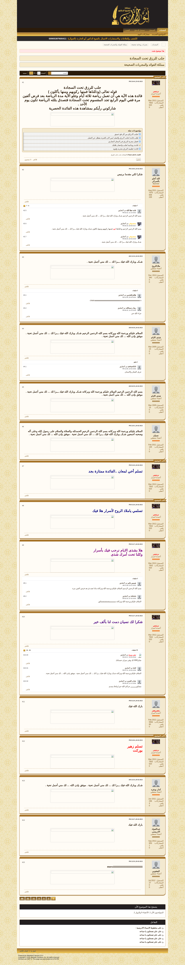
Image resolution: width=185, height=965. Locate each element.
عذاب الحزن (131, 681)
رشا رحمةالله (131, 308)
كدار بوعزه (156, 789)
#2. (24, 210)
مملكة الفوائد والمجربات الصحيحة (115, 45)
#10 (23, 617)
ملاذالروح (156, 266)
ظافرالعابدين (131, 295)
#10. (25, 655)
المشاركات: (158, 103)
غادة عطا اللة (131, 210)
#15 (23, 862)
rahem (133, 596)
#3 (23, 257)
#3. (24, 295)
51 (28, 899)
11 (34, 899)
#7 (23, 466)
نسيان (156, 435)
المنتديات (162, 30)
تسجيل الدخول (139, 30)
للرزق (112, 155)
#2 (23, 170)
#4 (23, 329)
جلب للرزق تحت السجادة (147, 58)
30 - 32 (28, 650)
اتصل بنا (33, 951)
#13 (23, 781)
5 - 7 (27, 205)
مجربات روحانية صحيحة (139, 45)
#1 (23, 82)
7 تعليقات (135, 205)
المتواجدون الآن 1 (156, 912)
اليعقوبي (156, 871)
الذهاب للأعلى (24, 951)
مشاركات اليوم (144, 34)
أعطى (161, 107)
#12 (23, 741)
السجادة (124, 155)
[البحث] (49, 73)
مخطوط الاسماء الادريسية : (146, 928)
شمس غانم (132, 583)
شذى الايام (156, 337)
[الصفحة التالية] (30, 73)
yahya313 (132, 366)
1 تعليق (136, 362)
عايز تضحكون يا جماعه (148, 931)
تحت (120, 155)
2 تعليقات (135, 290)
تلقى (161, 105)
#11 (23, 702)
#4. (24, 367)
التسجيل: (159, 100)
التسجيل (152, 30)
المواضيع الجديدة (158, 34)
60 (22, 899)
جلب (116, 155)
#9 (23, 545)
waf (134, 668)
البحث (127, 30)
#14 (23, 820)
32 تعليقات (135, 650)
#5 (23, 387)
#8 (23, 506)
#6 (23, 427)
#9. (24, 583)
